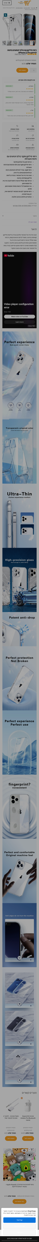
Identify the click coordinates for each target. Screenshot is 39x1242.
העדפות (19, 1232)
